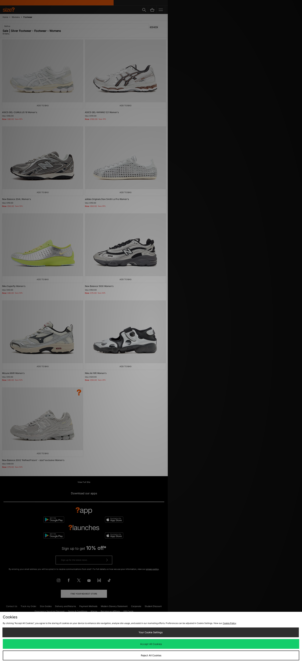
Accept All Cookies (151, 644)
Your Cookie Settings (151, 632)
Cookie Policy (229, 623)
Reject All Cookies (151, 655)
